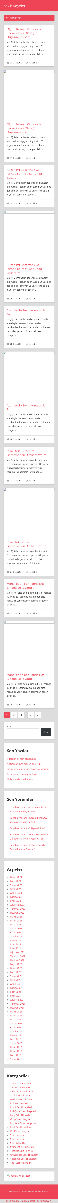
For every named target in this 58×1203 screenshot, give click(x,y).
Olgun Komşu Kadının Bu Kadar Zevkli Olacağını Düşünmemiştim (25, 33)
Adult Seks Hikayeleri (21, 1083)
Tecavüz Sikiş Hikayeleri (22, 1150)
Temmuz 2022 (17, 956)
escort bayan (44, 1200)
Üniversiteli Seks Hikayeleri (24, 1154)
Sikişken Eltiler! (37, 828)
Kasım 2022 (16, 940)
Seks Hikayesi (17, 1139)
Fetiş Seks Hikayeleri (21, 1115)
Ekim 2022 (15, 944)
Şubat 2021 (16, 1023)
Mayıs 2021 (16, 1011)
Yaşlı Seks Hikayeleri (20, 1162)
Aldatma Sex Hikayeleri (22, 1091)
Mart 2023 (15, 924)
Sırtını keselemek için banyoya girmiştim (28, 769)
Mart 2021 (15, 1019)
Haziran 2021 (17, 1007)
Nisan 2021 (16, 1015)
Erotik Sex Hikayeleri (21, 1107)
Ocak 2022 (15, 980)
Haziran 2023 (17, 912)
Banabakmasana (18, 807)
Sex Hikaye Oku (18, 1142)
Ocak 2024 (15, 889)
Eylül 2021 (15, 995)
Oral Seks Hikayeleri (20, 1131)
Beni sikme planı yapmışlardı (22, 774)
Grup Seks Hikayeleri (21, 1119)
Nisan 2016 (16, 1047)
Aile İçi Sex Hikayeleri (21, 1087)
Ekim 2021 (15, 991)
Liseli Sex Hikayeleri (20, 1127)
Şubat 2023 (16, 928)
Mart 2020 (15, 1039)
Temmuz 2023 (17, 908)
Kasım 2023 (16, 896)
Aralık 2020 (16, 1031)
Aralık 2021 (16, 983)
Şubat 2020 (16, 1043)
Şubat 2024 (16, 885)
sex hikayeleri (15, 6)
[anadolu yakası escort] (19, 1175)
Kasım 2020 (16, 1035)
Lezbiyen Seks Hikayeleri (23, 1123)
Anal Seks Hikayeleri (20, 1095)
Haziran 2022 (17, 960)
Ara (9, 726)
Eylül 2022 (15, 948)
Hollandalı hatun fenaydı (20, 779)
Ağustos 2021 (17, 999)
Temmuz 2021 (17, 1003)
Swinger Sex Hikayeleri (22, 1146)
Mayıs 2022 (16, 964)
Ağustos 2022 (17, 952)
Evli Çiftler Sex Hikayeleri (23, 1111)
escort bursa (13, 1200)
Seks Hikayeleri (18, 1135)
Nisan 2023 (16, 920)
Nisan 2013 (16, 1051)
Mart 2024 (15, 881)
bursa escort (28, 1200)
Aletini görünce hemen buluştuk (24, 763)
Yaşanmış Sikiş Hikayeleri (23, 1158)
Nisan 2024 (16, 877)
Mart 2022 (15, 972)
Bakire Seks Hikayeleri (21, 1099)
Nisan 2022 (16, 968)
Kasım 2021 (16, 987)
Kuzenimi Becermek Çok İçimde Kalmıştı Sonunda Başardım (24, 173)
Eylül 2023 (15, 900)
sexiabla (33, 62)
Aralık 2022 (16, 936)
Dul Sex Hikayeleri (19, 1103)
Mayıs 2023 (16, 916)
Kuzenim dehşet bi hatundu (21, 758)
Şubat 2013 (16, 1059)
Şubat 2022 (16, 976)
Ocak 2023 (15, 932)
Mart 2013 (15, 1055)
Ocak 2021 (15, 1027)
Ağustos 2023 (17, 904)
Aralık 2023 (16, 892)
